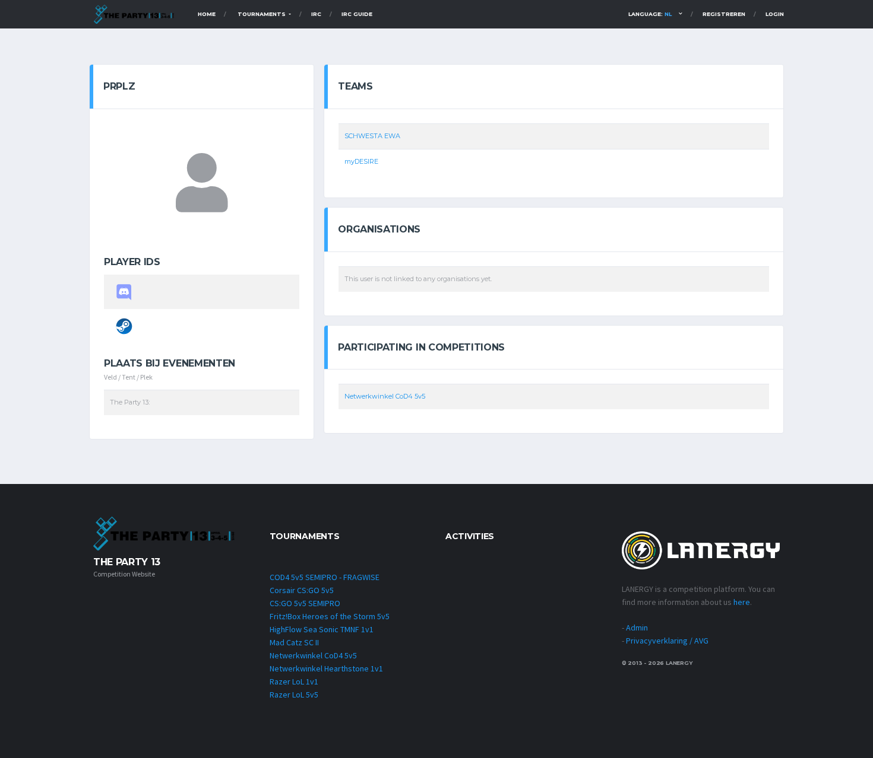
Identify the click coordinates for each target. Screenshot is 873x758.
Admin (637, 627)
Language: (650, 14)
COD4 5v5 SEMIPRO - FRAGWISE (324, 577)
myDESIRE (361, 161)
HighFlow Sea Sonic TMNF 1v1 (322, 629)
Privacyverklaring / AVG (667, 640)
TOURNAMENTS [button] (262, 14)
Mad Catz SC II (294, 642)
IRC (316, 14)
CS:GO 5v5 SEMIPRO (305, 603)
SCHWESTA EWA (372, 136)
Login (775, 14)
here (741, 602)
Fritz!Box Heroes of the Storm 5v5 (330, 616)
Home (207, 14)
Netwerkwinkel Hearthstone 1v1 (326, 668)
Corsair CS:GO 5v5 (302, 590)
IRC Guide (356, 14)
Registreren (724, 14)
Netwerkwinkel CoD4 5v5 (384, 396)
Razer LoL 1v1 (294, 681)
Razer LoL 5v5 (294, 694)
